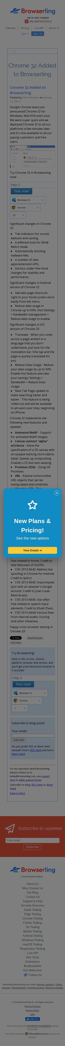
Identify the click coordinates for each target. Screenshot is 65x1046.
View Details (32, 550)
